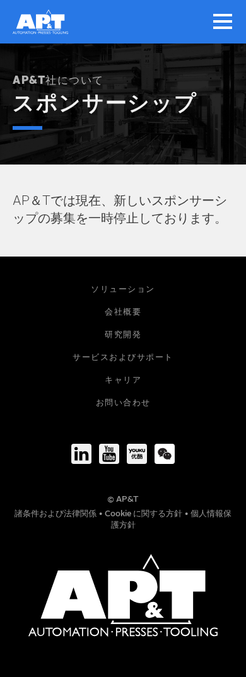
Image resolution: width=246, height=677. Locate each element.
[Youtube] (109, 454)
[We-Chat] (165, 454)
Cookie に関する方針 (144, 514)
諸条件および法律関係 (56, 514)
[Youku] (137, 454)
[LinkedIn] (81, 454)
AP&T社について (58, 81)
